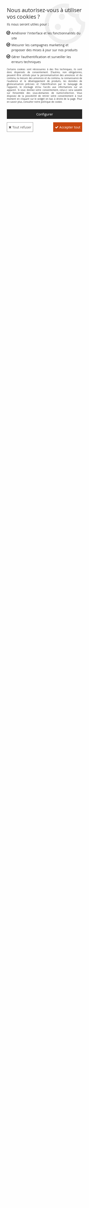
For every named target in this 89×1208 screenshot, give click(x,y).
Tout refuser (21, 127)
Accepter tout (69, 127)
